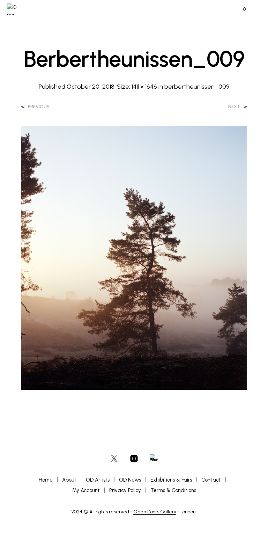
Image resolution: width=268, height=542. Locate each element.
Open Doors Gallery (154, 512)
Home (46, 480)
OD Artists (98, 480)
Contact (211, 480)
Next (234, 106)
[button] (240, 9)
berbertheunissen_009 (197, 86)
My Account (86, 490)
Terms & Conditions (173, 490)
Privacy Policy (125, 490)
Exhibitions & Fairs (171, 480)
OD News (130, 480)
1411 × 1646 (144, 86)
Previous (39, 106)
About (69, 480)
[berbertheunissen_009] (134, 257)
